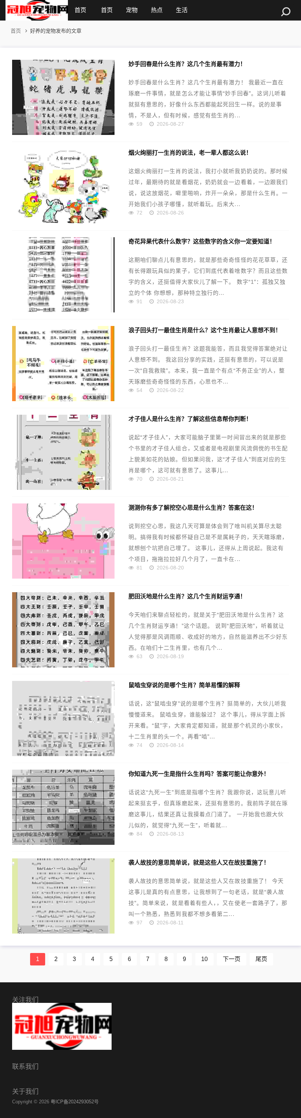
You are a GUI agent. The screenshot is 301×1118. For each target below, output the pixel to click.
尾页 (261, 959)
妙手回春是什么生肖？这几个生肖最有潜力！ (187, 64)
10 (204, 959)
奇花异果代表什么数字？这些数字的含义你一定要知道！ (201, 241)
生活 (182, 10)
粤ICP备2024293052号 (75, 1101)
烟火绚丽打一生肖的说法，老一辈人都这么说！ (190, 153)
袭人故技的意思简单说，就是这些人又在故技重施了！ (198, 862)
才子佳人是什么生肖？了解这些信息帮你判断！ (190, 419)
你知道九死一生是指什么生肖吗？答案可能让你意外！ (198, 774)
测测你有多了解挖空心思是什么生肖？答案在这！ (193, 507)
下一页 (231, 959)
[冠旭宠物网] (37, 10)
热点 (157, 10)
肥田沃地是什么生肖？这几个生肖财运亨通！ (187, 596)
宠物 (132, 10)
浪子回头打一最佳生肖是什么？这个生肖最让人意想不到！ (204, 330)
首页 (80, 10)
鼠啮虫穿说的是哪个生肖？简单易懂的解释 (184, 685)
